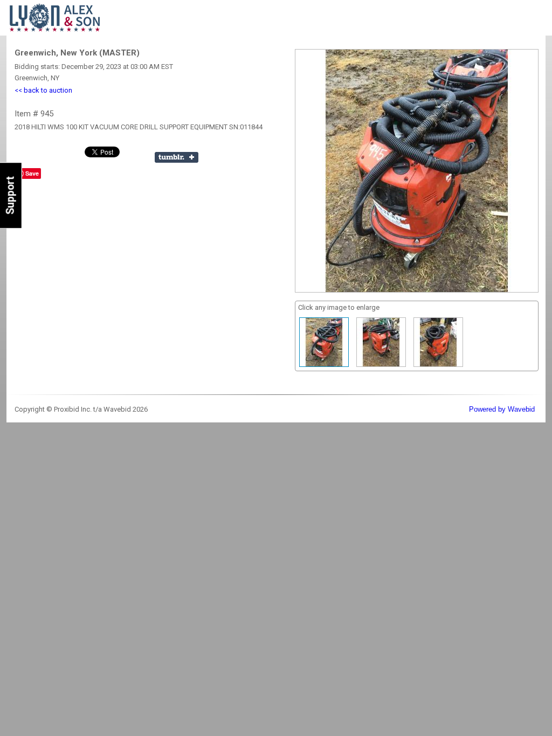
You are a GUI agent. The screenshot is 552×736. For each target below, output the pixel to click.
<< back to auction (43, 90)
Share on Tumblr (176, 157)
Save (32, 173)
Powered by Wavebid (502, 409)
